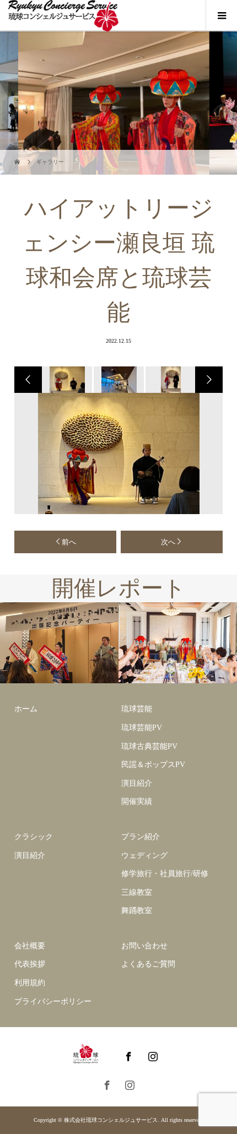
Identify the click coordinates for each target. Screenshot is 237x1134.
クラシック (33, 837)
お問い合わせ (144, 946)
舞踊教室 (136, 910)
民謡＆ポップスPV (153, 764)
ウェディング (144, 855)
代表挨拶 (29, 964)
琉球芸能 (136, 709)
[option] (66, 379)
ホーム (25, 709)
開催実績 (136, 801)
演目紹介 (136, 783)
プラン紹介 (140, 837)
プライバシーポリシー (52, 1001)
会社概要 (29, 946)
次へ (168, 542)
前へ (69, 542)
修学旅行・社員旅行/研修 (164, 874)
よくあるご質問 (148, 964)
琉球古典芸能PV (149, 746)
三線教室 (136, 892)
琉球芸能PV (141, 727)
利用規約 (29, 983)
